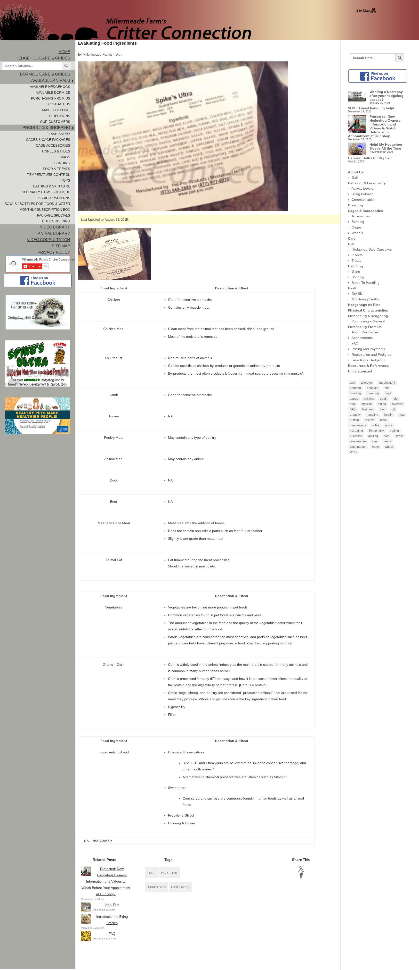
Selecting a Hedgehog (369, 360)
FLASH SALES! (58, 134)
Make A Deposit (56, 110)
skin (386, 436)
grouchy (355, 414)
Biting (356, 271)
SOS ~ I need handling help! (371, 108)
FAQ (112, 934)
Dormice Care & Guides (45, 74)
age (352, 382)
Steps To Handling (365, 283)
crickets (369, 398)
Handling (355, 266)
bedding (355, 388)
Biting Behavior (363, 194)
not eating (356, 430)
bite (387, 388)
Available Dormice (53, 92)
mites (375, 425)
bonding (355, 393)
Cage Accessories (53, 145)
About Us (355, 172)
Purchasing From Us (50, 98)
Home (64, 52)
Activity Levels (362, 188)
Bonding (62, 163)
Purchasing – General (368, 321)
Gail (355, 177)
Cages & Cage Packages (48, 140)
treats (387, 441)
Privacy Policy (54, 252)
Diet (118, 54)
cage (388, 393)
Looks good (180, 887)
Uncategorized (360, 371)
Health (353, 288)
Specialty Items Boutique (46, 192)
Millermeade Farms (98, 54)
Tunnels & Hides (55, 151)
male (383, 420)
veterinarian (358, 446)
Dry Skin (358, 293)
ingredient (169, 872)
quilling (373, 436)
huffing (354, 420)
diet (396, 398)
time (375, 441)
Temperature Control (48, 175)
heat (401, 414)
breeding (373, 393)
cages (354, 398)
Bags (65, 157)
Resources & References (368, 366)
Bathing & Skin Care (51, 186)
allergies (366, 382)
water (375, 446)
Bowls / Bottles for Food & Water (37, 204)
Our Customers (55, 122)
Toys (65, 180)
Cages (357, 227)
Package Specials (53, 215)
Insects (357, 255)
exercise (397, 404)
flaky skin (368, 409)
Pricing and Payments (368, 349)
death (383, 398)
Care (351, 238)
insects (369, 420)
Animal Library (54, 233)
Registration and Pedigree (372, 354)
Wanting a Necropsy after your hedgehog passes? (386, 95)
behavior (373, 388)
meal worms (358, 425)
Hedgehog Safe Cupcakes (372, 249)
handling (372, 414)
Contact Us (59, 104)
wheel (389, 446)
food (151, 872)
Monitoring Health (365, 299)
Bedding (358, 222)
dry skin (367, 404)
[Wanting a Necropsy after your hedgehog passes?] (357, 96)
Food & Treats (56, 169)
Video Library (55, 227)
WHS (353, 452)
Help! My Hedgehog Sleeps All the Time (386, 146)
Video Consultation (48, 240)
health (388, 414)
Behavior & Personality (367, 183)
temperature (358, 441)
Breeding (355, 205)
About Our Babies (365, 332)
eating (382, 404)
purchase (356, 436)
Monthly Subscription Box (44, 209)
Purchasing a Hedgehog (368, 316)
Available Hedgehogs (50, 87)
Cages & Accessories (365, 211)
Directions (59, 116)
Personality (376, 430)
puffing (394, 430)
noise (388, 425)
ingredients (156, 887)
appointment (387, 382)
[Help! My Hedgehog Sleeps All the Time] (357, 149)
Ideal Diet (112, 905)
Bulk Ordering (56, 221)
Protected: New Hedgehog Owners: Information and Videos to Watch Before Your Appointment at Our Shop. (105, 881)
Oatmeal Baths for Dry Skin (370, 158)
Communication (364, 200)
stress (399, 436)
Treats (356, 260)
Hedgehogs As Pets (364, 305)
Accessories (361, 216)
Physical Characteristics (368, 310)
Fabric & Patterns (53, 198)
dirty (352, 404)
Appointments (362, 338)
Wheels (357, 233)
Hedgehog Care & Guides (43, 58)
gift (393, 409)
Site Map (363, 10)
